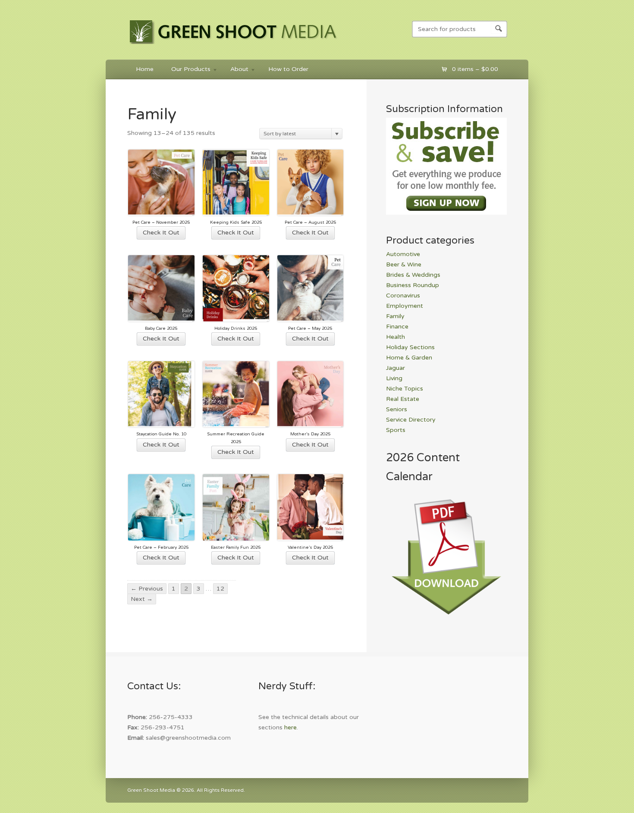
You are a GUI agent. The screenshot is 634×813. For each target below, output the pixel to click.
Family (395, 316)
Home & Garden (409, 357)
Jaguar (395, 368)
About (235, 70)
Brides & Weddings (413, 274)
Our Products (186, 70)
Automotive (403, 254)
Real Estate (402, 399)
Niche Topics (404, 388)
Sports (395, 430)
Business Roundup (412, 285)
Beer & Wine (403, 264)
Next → (142, 599)
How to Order (288, 69)
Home (145, 69)
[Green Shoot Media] (233, 45)
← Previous (147, 588)
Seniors (396, 409)
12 (220, 588)
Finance (397, 326)
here (290, 727)
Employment (404, 306)
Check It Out (161, 232)
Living (394, 378)
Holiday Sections (410, 347)
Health (395, 337)
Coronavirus (403, 295)
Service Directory (411, 419)
